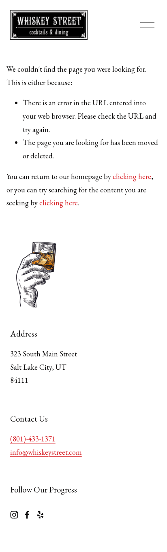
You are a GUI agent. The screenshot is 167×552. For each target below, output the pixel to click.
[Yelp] (40, 515)
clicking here (132, 176)
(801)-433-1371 (33, 438)
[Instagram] (14, 515)
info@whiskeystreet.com (46, 452)
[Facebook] (27, 515)
